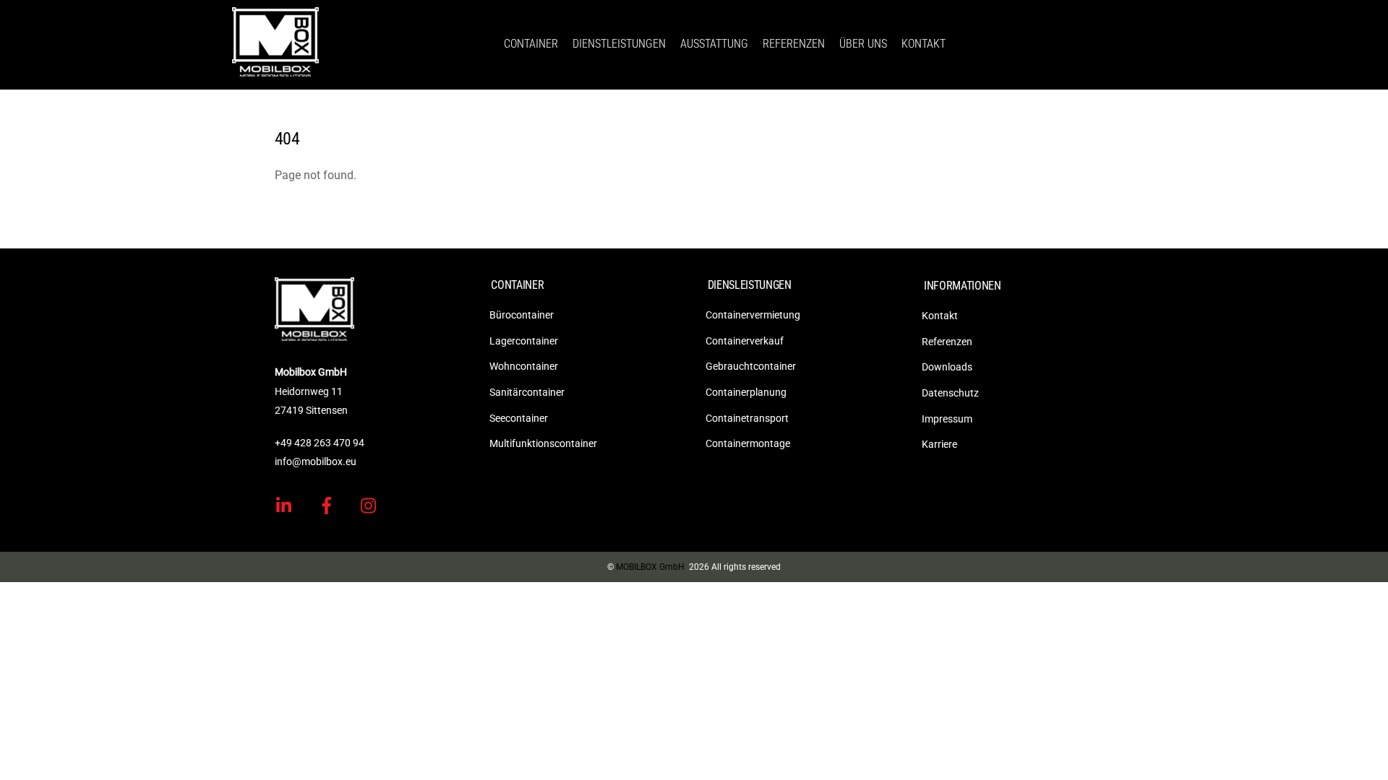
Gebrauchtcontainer (751, 366)
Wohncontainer (523, 366)
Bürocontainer (521, 315)
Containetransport (747, 418)
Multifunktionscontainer (543, 443)
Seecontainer (518, 418)
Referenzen (794, 44)
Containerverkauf (745, 341)
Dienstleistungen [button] (619, 44)
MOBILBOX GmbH (650, 567)
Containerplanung (746, 392)
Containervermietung (753, 315)
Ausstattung (714, 44)
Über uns (863, 44)
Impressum (947, 419)
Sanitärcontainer (527, 392)
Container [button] (531, 44)
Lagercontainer (523, 341)
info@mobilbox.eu (315, 461)
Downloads (947, 367)
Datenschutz (950, 393)
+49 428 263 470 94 (319, 442)
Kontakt (923, 44)
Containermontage (748, 443)
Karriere (939, 444)
